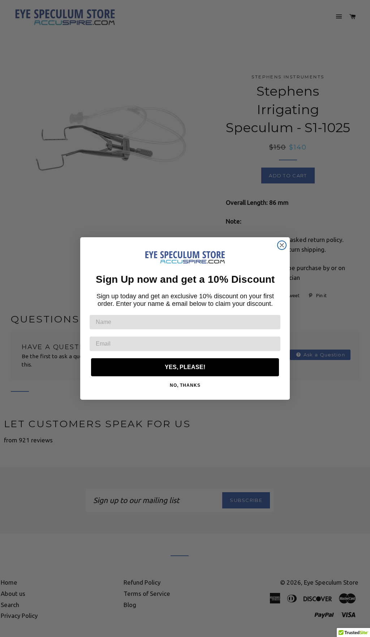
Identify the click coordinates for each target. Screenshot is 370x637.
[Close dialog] (282, 245)
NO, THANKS (185, 385)
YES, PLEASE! (185, 367)
